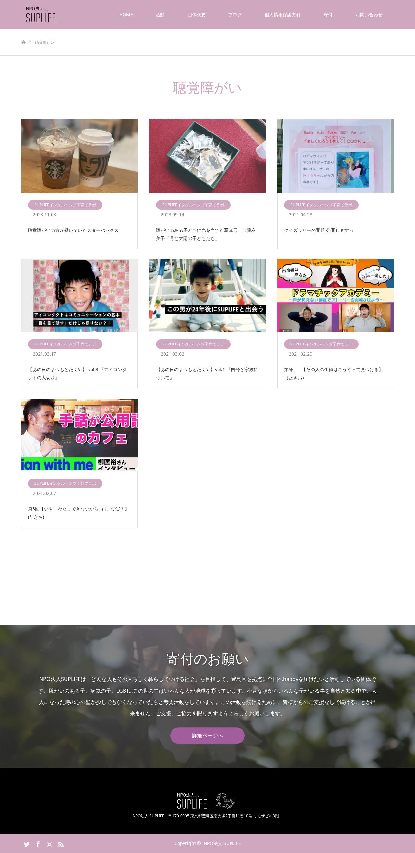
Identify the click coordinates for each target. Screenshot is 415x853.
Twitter (26, 843)
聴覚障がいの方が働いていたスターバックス (73, 230)
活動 (160, 14)
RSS (60, 843)
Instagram (48, 843)
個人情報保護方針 (283, 14)
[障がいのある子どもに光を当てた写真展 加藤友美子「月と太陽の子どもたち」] (207, 156)
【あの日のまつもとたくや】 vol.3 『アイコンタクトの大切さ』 (77, 373)
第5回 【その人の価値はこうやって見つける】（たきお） (333, 373)
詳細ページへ (207, 735)
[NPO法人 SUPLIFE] (56, 14)
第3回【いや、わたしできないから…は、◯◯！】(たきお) (78, 513)
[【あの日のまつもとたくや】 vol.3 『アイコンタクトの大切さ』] (79, 295)
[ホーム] (23, 31)
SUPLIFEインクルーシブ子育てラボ (65, 204)
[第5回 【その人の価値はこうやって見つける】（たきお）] (335, 295)
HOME (126, 14)
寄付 (328, 14)
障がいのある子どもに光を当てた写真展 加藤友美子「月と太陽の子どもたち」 (206, 234)
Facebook (37, 843)
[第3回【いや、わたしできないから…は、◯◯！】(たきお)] (79, 435)
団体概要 (196, 14)
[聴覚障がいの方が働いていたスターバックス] (79, 156)
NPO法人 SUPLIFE (222, 843)
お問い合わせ (369, 14)
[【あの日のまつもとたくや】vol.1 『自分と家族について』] (207, 295)
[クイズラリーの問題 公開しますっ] (335, 156)
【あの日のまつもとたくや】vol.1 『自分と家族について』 (207, 373)
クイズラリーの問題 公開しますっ (318, 230)
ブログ (235, 14)
